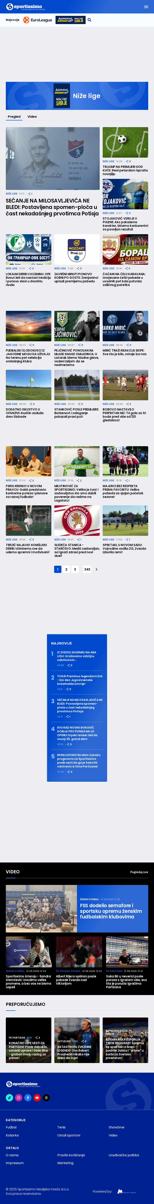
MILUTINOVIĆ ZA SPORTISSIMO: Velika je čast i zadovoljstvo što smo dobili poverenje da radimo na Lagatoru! (76, 493)
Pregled (14, 116)
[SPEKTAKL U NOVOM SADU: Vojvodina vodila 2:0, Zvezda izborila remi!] (125, 520)
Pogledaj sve (139, 872)
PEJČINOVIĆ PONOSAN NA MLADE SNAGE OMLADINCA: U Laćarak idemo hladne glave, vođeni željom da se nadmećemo (76, 358)
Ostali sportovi (68, 1135)
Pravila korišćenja (71, 1155)
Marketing (65, 1163)
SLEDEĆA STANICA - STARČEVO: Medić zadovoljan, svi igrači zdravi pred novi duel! (77, 550)
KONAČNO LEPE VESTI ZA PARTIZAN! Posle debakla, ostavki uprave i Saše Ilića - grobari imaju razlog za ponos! (28, 1050)
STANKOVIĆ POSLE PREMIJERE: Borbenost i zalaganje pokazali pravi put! (76, 413)
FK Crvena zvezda (68, 971)
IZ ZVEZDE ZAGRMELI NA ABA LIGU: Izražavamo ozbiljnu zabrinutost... (76, 656)
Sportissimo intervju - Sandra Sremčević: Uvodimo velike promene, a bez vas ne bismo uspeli (28, 982)
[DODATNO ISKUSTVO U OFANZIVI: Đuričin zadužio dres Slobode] (28, 385)
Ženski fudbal (89, 899)
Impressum (15, 1163)
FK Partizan (114, 971)
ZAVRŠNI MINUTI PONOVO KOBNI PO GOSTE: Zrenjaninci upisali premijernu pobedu (76, 277)
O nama (12, 1155)
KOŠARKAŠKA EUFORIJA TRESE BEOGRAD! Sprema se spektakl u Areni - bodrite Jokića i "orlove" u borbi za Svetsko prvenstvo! (125, 1049)
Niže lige (11, 193)
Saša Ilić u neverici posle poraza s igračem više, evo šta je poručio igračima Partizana (126, 982)
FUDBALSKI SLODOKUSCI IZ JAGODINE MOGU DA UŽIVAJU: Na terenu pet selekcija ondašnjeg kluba (28, 356)
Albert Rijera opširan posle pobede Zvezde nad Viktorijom (76, 980)
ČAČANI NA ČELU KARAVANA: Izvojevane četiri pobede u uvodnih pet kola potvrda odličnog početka (124, 279)
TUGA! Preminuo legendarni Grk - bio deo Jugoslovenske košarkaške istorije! (79, 680)
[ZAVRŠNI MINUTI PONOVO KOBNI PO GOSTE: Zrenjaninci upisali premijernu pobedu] (77, 249)
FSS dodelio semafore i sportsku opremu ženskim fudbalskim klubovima (111, 911)
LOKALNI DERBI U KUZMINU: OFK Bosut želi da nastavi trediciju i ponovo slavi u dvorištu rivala (28, 279)
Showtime (116, 1127)
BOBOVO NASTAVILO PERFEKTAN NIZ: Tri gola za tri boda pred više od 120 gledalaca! (124, 415)
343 (87, 569)
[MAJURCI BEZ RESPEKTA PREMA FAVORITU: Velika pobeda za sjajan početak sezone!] (125, 461)
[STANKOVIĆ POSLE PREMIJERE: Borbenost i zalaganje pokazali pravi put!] (77, 385)
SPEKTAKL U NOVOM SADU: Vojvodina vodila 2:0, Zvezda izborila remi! (124, 548)
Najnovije (12, 20)
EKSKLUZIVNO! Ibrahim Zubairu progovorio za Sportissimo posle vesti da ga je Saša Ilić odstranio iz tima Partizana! (78, 760)
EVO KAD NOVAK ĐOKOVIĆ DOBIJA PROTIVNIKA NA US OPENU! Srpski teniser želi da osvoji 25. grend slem (77, 733)
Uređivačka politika (124, 1155)
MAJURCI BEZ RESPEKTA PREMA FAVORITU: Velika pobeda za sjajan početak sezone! (123, 491)
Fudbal (11, 1127)
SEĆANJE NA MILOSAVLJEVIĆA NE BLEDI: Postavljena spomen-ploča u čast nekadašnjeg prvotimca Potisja (52, 207)
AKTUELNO (64, 1041)
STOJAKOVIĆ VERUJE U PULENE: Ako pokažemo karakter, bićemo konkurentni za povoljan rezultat (125, 224)
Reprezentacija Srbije (117, 1032)
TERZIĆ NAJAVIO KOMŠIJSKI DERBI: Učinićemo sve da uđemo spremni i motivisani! (28, 548)
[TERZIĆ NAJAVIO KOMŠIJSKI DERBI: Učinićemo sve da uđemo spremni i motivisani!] (28, 520)
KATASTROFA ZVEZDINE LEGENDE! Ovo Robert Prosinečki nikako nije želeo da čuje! (74, 1052)
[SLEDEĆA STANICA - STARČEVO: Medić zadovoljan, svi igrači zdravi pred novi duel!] (77, 520)
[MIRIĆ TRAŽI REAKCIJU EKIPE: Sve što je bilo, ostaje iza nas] (125, 326)
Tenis (61, 1127)
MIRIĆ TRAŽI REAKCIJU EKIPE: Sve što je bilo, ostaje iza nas (124, 352)
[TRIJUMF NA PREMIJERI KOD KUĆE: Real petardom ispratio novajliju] (125, 142)
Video (32, 116)
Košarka (12, 1135)
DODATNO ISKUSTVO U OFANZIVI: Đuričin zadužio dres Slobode (25, 413)
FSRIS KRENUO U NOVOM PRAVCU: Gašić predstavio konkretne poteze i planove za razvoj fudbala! (27, 491)
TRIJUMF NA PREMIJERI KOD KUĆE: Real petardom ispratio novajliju (125, 170)
